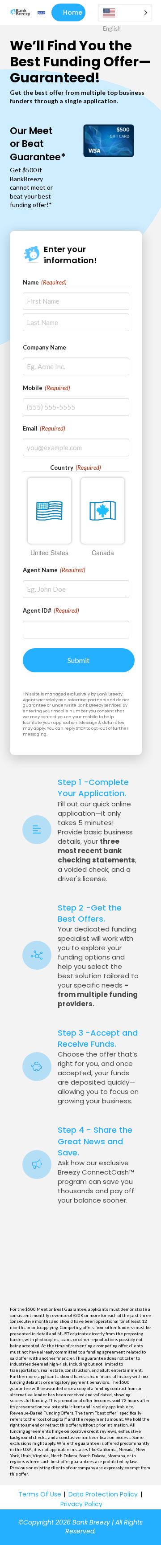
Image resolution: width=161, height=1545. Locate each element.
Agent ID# (51, 610)
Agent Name (54, 569)
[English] (125, 12)
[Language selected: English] (125, 12)
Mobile (46, 387)
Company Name (44, 347)
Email (44, 428)
